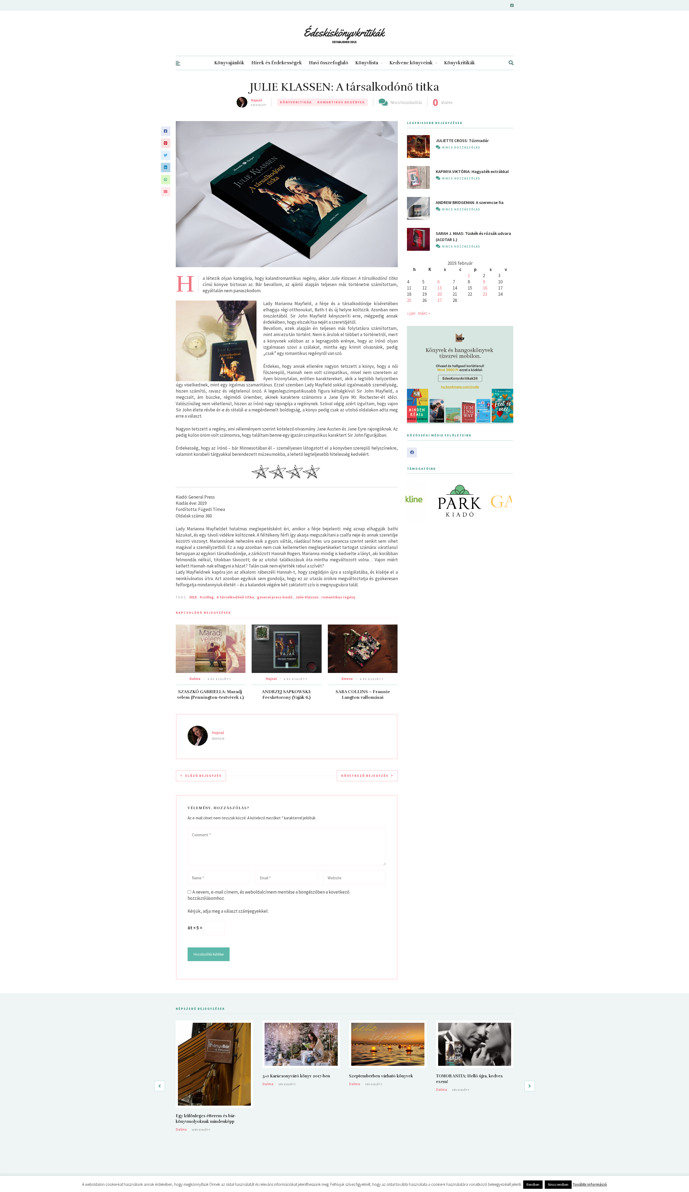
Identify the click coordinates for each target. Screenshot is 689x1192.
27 (439, 300)
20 (439, 294)
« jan (411, 313)
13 (439, 288)
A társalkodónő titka (235, 597)
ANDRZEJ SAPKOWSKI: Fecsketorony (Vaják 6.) (286, 694)
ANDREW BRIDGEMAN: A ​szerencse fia (470, 202)
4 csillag (206, 597)
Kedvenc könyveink (411, 63)
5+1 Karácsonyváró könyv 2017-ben (296, 1076)
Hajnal (256, 100)
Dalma (195, 678)
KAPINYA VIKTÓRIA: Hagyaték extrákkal (472, 171)
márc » (424, 313)
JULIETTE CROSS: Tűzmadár (462, 140)
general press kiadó (275, 597)
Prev (414, 500)
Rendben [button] (532, 1184)
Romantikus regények (341, 102)
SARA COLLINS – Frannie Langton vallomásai (363, 694)
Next (506, 500)
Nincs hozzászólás (406, 102)
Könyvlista (366, 63)
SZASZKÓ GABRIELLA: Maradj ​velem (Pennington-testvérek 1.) (210, 694)
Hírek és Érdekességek (276, 63)
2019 (192, 597)
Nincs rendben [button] (558, 1184)
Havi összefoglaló (328, 63)
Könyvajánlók (229, 63)
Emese (347, 678)
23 (485, 294)
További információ (589, 1184)
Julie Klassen (307, 597)
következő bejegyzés (364, 776)
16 (485, 288)
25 (409, 300)
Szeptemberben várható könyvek (381, 1076)
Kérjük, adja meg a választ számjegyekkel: (228, 911)
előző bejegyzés (203, 776)
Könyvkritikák (459, 63)
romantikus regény (338, 597)
